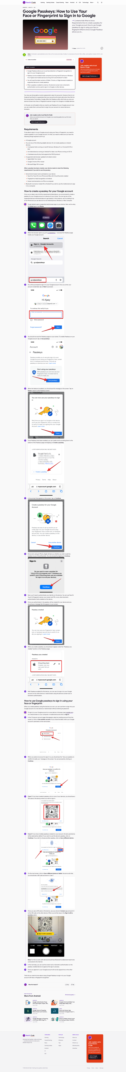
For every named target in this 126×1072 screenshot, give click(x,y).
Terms (93, 1068)
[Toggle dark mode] (101, 2)
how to (30, 7)
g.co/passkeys (51, 233)
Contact (74, 1040)
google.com (69, 712)
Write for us (75, 1042)
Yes (68, 984)
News (67, 2)
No (73, 984)
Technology (86, 2)
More (91, 2)
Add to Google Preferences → (38, 122)
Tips (60, 1042)
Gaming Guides (50, 2)
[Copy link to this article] (101, 48)
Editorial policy (75, 1045)
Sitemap (101, 1068)
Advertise (74, 1048)
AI (76, 2)
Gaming (43, 2)
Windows (61, 1040)
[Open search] (97, 2)
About (96, 1068)
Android (72, 2)
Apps (60, 1045)
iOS (80, 2)
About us (74, 1037)
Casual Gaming (60, 2)
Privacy (88, 1068)
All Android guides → (70, 994)
